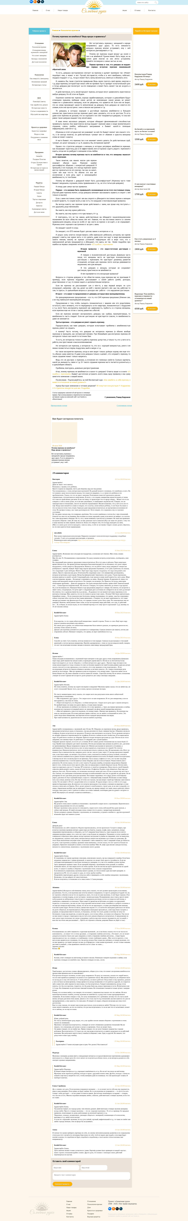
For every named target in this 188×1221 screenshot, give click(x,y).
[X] (38, 1)
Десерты (39, 203)
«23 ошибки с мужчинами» (102, 244)
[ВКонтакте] (31, 1)
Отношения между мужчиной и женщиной (39, 51)
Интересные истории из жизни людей (39, 169)
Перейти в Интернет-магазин (146, 31)
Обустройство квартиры (39, 114)
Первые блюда (39, 186)
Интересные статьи (39, 85)
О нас (48, 10)
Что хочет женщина (39, 55)
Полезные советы (39, 102)
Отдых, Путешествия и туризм (39, 164)
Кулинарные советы (39, 209)
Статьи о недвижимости (39, 111)
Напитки (39, 206)
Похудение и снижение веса (39, 138)
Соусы (39, 196)
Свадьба (39, 156)
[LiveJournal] (42, 1)
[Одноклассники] (35, 1)
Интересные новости (39, 108)
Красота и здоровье (39, 131)
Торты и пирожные (39, 199)
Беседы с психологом (39, 59)
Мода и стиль (39, 134)
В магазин (152, 84)
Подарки (90, 1214)
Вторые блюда (39, 190)
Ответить (127, 479)
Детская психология (39, 62)
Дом (89, 1207)
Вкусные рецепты (93, 1217)
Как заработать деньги (39, 105)
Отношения (91, 1201)
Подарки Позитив (39, 159)
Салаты (39, 193)
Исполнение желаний (39, 82)
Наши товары (63, 10)
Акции (125, 10)
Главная (35, 10)
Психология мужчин (39, 47)
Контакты (151, 10)
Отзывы (137, 10)
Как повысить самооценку (39, 78)
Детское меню (39, 212)
